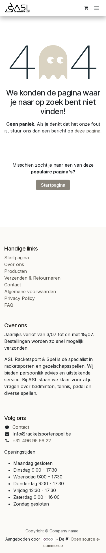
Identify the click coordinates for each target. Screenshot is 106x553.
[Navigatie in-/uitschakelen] (96, 8)
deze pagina (87, 131)
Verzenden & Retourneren (32, 278)
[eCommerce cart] (86, 8)
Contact (12, 285)
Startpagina (53, 185)
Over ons (14, 264)
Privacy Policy (19, 298)
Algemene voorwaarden (30, 291)
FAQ (8, 305)
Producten (15, 271)
